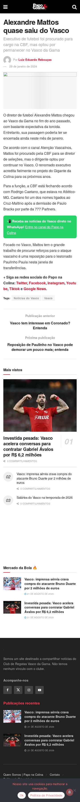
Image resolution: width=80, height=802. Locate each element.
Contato (55, 774)
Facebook (37, 282)
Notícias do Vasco (26, 298)
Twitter (21, 282)
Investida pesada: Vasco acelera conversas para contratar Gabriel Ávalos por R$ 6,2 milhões (28, 446)
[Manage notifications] (69, 792)
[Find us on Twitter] (18, 690)
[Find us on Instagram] (29, 690)
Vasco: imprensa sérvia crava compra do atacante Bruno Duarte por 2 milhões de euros (44, 478)
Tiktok (14, 288)
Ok (22, 795)
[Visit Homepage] (40, 6)
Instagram (56, 282)
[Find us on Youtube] (39, 690)
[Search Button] (74, 6)
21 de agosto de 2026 (40, 593)
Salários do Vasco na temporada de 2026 (44, 497)
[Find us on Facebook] (7, 690)
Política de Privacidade (46, 795)
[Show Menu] (5, 6)
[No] (74, 790)
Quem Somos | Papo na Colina (23, 774)
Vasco (48, 298)
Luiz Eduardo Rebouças (35, 59)
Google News (35, 288)
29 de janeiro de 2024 (23, 66)
